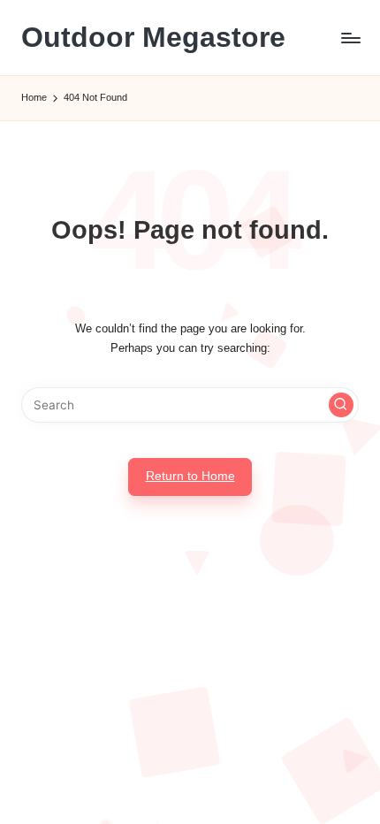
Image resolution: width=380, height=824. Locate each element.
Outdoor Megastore (153, 37)
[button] (341, 405)
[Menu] (350, 37)
